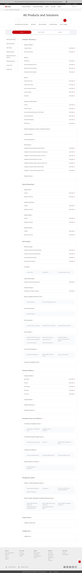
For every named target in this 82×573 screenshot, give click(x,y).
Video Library (54, 24)
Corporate (64, 552)
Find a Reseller (22, 554)
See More (35, 557)
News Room (7, 554)
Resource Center (51, 554)
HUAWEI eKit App (12, 566)
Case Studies (43, 24)
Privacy (50, 571)
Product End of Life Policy (22, 24)
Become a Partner (37, 552)
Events (34, 24)
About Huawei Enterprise (9, 552)
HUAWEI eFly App (24, 566)
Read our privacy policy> (57, 1)
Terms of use (56, 571)
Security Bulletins (65, 554)
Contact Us (7, 557)
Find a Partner (36, 554)
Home (6, 9)
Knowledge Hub (51, 557)
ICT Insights (64, 24)
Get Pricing (21, 552)
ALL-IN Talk (50, 560)
